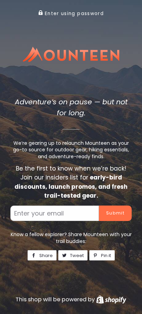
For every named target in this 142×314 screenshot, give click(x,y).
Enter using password (73, 13)
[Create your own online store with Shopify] (111, 299)
